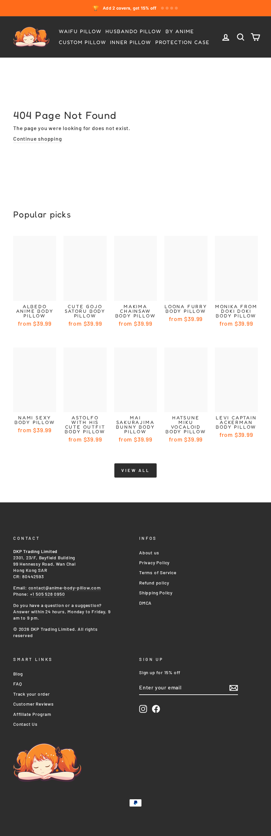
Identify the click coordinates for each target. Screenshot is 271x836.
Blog (18, 673)
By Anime (180, 31)
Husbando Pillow (133, 31)
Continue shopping (37, 138)
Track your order (31, 694)
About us (149, 552)
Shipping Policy (156, 592)
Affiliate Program (32, 714)
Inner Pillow (130, 42)
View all (135, 470)
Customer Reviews (33, 704)
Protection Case (182, 42)
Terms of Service (157, 572)
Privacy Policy (154, 562)
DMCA (145, 603)
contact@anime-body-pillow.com (64, 587)
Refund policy (154, 582)
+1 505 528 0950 (47, 594)
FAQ (17, 683)
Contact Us (25, 724)
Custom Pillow (82, 42)
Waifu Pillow (80, 31)
